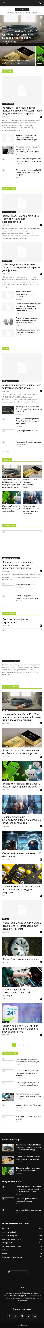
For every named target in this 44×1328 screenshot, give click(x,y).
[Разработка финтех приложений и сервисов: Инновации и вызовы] (8, 162)
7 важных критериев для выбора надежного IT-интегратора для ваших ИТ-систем (21, 926)
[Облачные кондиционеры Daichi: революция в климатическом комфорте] (8, 173)
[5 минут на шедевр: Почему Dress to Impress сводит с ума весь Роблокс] (22, 367)
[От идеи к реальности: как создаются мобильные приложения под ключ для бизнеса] (8, 138)
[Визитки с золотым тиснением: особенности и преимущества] (17, 56)
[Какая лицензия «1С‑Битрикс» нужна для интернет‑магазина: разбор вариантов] (22, 1013)
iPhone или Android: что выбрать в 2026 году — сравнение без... (11, 508)
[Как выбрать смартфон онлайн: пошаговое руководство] (8, 333)
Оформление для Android (11, 558)
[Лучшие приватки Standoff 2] (8, 433)
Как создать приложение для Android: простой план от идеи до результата (29, 409)
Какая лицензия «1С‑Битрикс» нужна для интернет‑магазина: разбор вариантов (20, 1028)
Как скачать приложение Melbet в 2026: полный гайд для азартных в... (21, 889)
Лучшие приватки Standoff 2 (27, 431)
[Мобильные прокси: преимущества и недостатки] (8, 599)
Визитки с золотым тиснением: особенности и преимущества (20, 752)
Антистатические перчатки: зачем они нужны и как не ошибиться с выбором (27, 320)
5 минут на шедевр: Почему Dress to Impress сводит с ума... (21, 386)
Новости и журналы (9, 212)
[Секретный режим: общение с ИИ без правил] (22, 840)
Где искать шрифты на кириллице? (15, 621)
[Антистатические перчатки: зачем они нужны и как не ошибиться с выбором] (8, 321)
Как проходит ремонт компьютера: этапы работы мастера (18, 992)
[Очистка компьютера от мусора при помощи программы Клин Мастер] (8, 1073)
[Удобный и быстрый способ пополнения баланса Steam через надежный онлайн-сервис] (22, 90)
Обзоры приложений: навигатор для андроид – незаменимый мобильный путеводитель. (28, 1189)
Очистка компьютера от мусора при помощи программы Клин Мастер (28, 1073)
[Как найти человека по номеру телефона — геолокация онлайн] (8, 1097)
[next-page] (7, 181)
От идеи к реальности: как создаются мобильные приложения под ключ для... (27, 137)
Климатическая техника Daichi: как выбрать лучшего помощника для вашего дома (28, 149)
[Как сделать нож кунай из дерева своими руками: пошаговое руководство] (22, 544)
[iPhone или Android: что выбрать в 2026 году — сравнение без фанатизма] (11, 497)
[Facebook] (9, 1316)
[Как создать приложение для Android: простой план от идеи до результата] (8, 410)
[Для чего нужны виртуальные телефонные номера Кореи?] (8, 1085)
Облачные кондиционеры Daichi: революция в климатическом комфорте (28, 172)
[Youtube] (34, 1316)
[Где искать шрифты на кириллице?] (22, 645)
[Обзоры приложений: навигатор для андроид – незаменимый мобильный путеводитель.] (8, 1188)
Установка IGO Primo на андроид (28, 1210)
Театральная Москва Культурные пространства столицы (26, 294)
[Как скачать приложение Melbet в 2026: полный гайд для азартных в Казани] (22, 874)
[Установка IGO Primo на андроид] (8, 1212)
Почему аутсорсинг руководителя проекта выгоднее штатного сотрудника (21, 820)
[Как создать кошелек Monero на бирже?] (8, 1119)
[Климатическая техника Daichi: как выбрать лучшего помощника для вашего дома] (8, 150)
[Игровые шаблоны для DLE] (8, 587)
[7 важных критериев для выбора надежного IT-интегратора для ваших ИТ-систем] (22, 910)
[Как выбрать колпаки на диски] (22, 946)
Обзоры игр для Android (11, 381)
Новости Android (8, 104)
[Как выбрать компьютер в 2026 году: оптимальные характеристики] (22, 203)
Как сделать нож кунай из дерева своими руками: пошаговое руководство (17, 565)
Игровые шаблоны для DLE (26, 584)
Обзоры (5, 28)
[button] (4, 3)
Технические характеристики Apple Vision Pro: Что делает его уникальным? (28, 421)
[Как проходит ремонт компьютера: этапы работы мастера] (22, 977)
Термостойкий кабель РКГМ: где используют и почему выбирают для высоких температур (21, 717)
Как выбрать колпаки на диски (20, 959)
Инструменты (7, 260)
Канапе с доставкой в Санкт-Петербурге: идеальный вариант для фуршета (21, 267)
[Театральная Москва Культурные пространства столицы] (8, 295)
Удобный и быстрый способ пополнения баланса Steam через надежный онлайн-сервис (22, 110)
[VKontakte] (28, 1316)
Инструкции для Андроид (11, 661)
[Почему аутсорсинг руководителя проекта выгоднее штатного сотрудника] (32, 497)
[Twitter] (15, 1316)
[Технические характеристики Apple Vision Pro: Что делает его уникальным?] (8, 422)
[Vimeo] (22, 1316)
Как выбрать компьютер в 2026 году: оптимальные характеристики (20, 219)
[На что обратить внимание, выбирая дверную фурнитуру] (8, 1062)
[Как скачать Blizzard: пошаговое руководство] (8, 445)
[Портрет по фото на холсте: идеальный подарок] (8, 1202)
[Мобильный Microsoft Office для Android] (8, 1107)
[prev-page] (3, 181)
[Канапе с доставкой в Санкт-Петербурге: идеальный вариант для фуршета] (22, 251)
